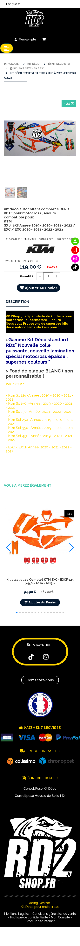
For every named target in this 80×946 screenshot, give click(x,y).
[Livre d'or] (75, 250)
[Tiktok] (75, 267)
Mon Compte (60, 917)
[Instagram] (75, 259)
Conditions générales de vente (54, 914)
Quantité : (27, 276)
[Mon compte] (75, 241)
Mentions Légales (17, 914)
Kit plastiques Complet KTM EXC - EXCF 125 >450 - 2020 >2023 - (40, 581)
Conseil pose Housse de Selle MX (40, 796)
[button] (16, 612)
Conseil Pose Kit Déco (40, 788)
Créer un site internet (40, 921)
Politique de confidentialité (29, 917)
